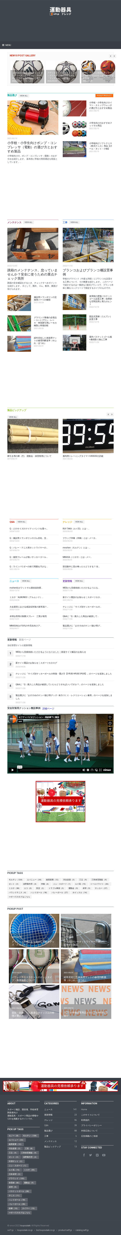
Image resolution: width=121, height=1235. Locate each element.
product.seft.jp (65, 1230)
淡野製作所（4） (30, 884)
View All (24, 96)
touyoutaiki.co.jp (25, 1230)
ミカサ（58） (15, 888)
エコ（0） (28, 888)
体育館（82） (15, 1183)
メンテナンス (50, 1141)
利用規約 (85, 1120)
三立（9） (83, 880)
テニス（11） (15, 1195)
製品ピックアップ (52, 1146)
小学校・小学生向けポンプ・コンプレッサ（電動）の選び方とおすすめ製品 (32, 147)
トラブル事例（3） (57, 888)
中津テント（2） (16, 1161)
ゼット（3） (14, 884)
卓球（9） (87, 888)
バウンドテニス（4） (18, 892)
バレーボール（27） (60, 892)
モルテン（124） (16, 880)
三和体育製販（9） (99, 880)
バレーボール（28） (17, 1204)
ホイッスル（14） (80, 892)
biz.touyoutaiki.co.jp (45, 1230)
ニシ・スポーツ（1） (62, 884)
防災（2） (40, 888)
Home (84, 1109)
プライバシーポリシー (91, 1125)
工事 (46, 1136)
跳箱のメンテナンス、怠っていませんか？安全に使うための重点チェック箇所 (32, 274)
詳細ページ (48, 708)
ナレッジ (48, 1120)
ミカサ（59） (30, 1170)
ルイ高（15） (81, 884)
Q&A (46, 1125)
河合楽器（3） (69, 880)
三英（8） (29, 1148)
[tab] (104, 95)
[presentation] (12, 640)
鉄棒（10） (14, 1208)
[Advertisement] (61, 24)
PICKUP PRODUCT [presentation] (104, 96)
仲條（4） (45, 884)
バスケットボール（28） (19, 1191)
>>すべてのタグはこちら (19, 897)
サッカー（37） (101, 888)
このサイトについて (90, 1115)
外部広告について (89, 1131)
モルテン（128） (30, 1136)
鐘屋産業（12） (53, 880)
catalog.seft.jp (82, 1230)
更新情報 (48, 1115)
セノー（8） (14, 1136)
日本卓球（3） (15, 1174)
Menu (8, 45)
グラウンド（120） (17, 1178)
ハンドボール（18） (39, 892)
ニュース (48, 1109)
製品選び (48, 1131)
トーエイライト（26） (100, 884)
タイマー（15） (29, 1208)
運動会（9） (73, 888)
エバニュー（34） (34, 880)
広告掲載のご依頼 (89, 1136)
